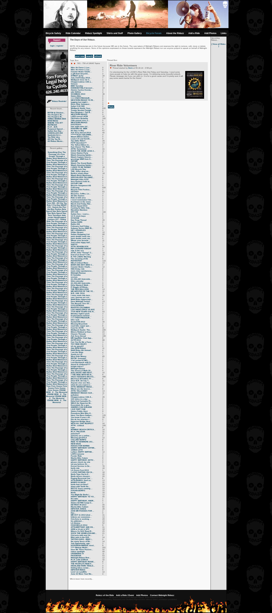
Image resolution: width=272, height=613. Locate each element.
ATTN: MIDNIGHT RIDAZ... (82, 387)
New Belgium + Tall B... (81, 112)
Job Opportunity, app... (81, 543)
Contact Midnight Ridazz (162, 595)
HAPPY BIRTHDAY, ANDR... (83, 501)
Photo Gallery (134, 33)
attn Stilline (76, 92)
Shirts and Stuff (115, 33)
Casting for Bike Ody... (81, 208)
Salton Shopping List (80, 234)
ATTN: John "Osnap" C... (82, 253)
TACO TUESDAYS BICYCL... (83, 377)
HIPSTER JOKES (78, 509)
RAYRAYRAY (76, 261)
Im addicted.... (77, 521)
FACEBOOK (76, 556)
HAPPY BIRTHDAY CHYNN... (83, 448)
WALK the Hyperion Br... (81, 403)
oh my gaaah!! (77, 346)
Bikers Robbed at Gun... (81, 332)
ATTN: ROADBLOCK (79, 246)
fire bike (74, 499)
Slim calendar (77, 281)
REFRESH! (52, 125)
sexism (74, 277)
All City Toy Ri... (55, 139)
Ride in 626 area (78, 198)
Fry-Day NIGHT (60, 205)
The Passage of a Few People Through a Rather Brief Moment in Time (56, 156)
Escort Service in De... (81, 466)
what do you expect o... (81, 385)
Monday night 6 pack (80, 314)
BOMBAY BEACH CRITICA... (83, 430)
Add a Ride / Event (125, 595)
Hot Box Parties (54, 209)
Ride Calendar (73, 33)
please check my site (80, 462)
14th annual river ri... (80, 120)
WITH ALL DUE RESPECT (82, 423)
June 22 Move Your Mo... (82, 574)
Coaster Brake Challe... (81, 72)
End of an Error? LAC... (81, 255)
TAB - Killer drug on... (80, 171)
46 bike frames (77, 196)
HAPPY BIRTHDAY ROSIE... (83, 562)
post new (79, 56)
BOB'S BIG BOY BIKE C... (82, 265)
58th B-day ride (78, 269)
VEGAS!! (75, 192)
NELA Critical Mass (79, 263)
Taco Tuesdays (54, 215)
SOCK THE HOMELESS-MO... (84, 533)
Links (223, 33)
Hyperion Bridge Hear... (81, 421)
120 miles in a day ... (80, 399)
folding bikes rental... (80, 568)
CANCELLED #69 (55, 133)
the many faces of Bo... (81, 541)
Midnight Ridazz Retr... (81, 558)
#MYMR (74, 161)
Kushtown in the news (81, 202)
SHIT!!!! (74, 244)
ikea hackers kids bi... (81, 181)
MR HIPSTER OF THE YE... (83, 291)
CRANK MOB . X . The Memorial (56, 391)
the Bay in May (77, 131)
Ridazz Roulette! (58, 101)
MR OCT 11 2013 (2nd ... (81, 515)
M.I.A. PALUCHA (78, 432)
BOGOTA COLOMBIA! (80, 307)
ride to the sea (77, 251)
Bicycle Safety (53, 33)
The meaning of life (79, 259)
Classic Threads (78, 334)
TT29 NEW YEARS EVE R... (83, 312)
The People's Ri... (55, 115)
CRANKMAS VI (77, 554)
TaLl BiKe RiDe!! (78, 141)
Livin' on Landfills (79, 572)
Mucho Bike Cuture (79, 458)
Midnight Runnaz (78, 273)
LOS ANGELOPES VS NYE (83, 310)
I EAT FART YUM (78, 409)
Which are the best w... (81, 389)
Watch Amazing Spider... (82, 155)
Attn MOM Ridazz (78, 348)
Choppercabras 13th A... (82, 397)
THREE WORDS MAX (57, 119)
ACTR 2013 (76, 340)
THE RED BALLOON (80, 289)
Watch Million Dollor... (80, 137)
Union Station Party (79, 153)
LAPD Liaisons (77, 454)
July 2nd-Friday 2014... (81, 78)
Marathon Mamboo (79, 210)
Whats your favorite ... (81, 240)
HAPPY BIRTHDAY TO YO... (83, 497)
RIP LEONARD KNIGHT (81, 249)
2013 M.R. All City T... (80, 381)
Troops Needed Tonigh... (82, 110)
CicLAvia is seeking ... (81, 519)
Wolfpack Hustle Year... (81, 108)
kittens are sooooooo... (81, 517)
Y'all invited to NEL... (80, 360)
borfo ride (75, 468)
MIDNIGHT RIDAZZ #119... (82, 393)
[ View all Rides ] (218, 45)
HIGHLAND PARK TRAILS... (83, 566)
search (89, 56)
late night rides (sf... (80, 127)
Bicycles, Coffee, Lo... (81, 194)
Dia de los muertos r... (81, 419)
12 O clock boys (78, 216)
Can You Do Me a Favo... (82, 342)
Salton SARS (76, 222)
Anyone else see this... (81, 383)
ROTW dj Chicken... (56, 113)
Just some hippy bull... (81, 242)
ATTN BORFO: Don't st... (81, 480)
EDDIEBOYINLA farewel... (82, 88)
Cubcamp (75, 188)
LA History (75, 523)
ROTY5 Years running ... (82, 488)
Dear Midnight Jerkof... (81, 301)
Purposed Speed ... (56, 129)
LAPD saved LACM (79, 116)
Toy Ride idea (54, 137)
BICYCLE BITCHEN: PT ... (82, 379)
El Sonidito (76, 275)
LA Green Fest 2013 (80, 470)
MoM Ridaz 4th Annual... (81, 350)
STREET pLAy (77, 76)
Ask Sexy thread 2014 (81, 133)
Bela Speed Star (56, 210)
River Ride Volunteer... (81, 104)
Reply (111, 107)
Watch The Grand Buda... (82, 163)
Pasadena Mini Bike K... (81, 413)
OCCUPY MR (76, 183)
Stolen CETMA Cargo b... (82, 503)
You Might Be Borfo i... (81, 495)
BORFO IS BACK (78, 482)
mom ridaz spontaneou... (82, 271)
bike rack (75, 320)
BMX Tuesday (77, 86)
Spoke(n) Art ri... (55, 135)
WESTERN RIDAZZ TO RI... (83, 100)
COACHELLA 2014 (79, 525)
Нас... (73, 513)
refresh (98, 56)
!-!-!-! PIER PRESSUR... (81, 98)
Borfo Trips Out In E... (80, 474)
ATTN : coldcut (77, 425)
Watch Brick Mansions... (82, 175)
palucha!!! (75, 434)
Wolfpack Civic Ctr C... (81, 80)
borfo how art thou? (79, 484)
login (52, 46)
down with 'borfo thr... (80, 486)
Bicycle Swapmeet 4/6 (81, 185)
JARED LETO (77, 450)
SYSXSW (75, 218)
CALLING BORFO (78, 440)
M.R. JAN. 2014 (78, 293)
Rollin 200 (75, 224)
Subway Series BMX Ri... (82, 228)
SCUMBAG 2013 (78, 94)
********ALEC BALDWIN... (82, 135)
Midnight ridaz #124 (79, 179)
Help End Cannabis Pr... (81, 401)
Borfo (73, 493)
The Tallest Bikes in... (80, 145)
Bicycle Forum (154, 33)
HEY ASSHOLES (78, 230)
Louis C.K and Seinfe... (81, 139)
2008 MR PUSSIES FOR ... (82, 511)
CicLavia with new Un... (81, 535)
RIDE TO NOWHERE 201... (82, 442)
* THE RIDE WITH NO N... (82, 375)
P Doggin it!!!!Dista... (80, 287)
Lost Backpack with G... (81, 362)
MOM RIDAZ (53, 121)
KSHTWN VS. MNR (79, 129)
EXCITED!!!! (76, 124)
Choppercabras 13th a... (82, 82)
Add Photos (210, 33)
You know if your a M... (81, 417)
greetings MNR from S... (81, 159)
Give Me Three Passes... (82, 549)
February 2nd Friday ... (81, 226)
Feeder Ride (76, 456)
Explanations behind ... (81, 316)
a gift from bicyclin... (80, 74)
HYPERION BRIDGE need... (83, 545)
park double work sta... (81, 236)
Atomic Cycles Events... (82, 90)
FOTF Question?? (79, 143)
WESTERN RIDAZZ (79, 114)
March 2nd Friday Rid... (81, 204)
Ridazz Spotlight (93, 33)
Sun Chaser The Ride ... (81, 147)
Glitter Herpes (77, 232)
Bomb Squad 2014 (79, 206)
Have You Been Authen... (82, 415)
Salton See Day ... (56, 131)
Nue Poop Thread (78, 220)
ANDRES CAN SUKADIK (81, 407)
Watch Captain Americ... (82, 157)
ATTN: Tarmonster (79, 149)
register (59, 46)
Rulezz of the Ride (105, 595)
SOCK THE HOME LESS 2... (83, 151)
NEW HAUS (76, 444)
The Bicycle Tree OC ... (81, 303)
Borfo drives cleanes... (81, 476)
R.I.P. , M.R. (53, 127)
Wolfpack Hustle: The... (81, 330)
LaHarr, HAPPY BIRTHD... (82, 452)
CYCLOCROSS (77, 305)
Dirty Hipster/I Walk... (80, 285)
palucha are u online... (81, 436)
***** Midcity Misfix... (80, 547)
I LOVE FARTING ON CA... (82, 472)
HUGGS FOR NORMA (80, 446)
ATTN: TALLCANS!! (79, 391)
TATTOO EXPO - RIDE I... (82, 539)
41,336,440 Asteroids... (81, 279)
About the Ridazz (175, 33)
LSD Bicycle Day (78, 169)
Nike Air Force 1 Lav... (81, 68)
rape (73, 427)
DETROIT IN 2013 (78, 505)
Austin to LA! (76, 354)
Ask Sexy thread (78, 336)
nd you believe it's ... (80, 464)
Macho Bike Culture (79, 507)
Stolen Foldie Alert (79, 411)
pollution (75, 395)
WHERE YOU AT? (55, 123)
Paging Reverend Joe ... (82, 478)
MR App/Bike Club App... (82, 338)
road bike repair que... (81, 326)
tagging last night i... (80, 102)
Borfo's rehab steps (79, 173)
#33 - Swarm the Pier (56, 207)
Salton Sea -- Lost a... (80, 214)
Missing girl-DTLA (79, 438)
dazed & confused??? (80, 364)
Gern (130, 68)
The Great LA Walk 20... (81, 371)
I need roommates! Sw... (82, 200)
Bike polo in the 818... (80, 537)
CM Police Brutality (79, 118)
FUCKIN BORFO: (78, 491)
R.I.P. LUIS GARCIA (79, 560)
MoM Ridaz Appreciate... (82, 299)
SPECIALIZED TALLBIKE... (82, 177)
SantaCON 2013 (78, 322)
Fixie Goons (56, 386)
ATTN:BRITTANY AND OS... (83, 527)
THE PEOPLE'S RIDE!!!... (82, 564)
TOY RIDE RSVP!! (79, 344)
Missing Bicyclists (79, 324)
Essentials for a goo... (81, 405)
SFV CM (74, 212)
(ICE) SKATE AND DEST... (82, 373)
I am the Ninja (77, 352)
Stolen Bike (76, 96)
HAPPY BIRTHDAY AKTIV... (83, 460)
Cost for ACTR (77, 328)
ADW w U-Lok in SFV (80, 529)
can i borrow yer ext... (81, 297)
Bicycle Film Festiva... (81, 190)
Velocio (74, 84)
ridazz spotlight (78, 552)
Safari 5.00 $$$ (78, 106)
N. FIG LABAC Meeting (81, 257)
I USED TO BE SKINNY (81, 167)
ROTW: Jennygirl (78, 358)
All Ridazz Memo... (56, 141)
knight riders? (77, 366)
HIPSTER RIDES (78, 570)
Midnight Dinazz (78, 369)
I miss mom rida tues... (81, 295)
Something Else (55, 152)
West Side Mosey (78, 356)
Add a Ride (194, 33)
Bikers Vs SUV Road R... (82, 531)
